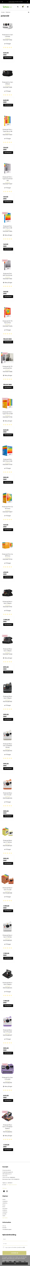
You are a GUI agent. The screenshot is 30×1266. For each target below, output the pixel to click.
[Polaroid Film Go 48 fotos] (7, 545)
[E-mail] (15, 1243)
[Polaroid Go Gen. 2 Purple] (7, 1068)
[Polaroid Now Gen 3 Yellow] (7, 831)
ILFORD (4, 1213)
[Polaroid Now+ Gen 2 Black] (7, 593)
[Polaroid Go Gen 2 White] (7, 26)
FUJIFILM (4, 1210)
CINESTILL (5, 1203)
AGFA (3, 1199)
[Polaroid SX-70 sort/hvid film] (7, 357)
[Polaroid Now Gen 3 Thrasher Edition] (7, 1116)
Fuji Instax (4, 1208)
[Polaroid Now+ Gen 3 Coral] (7, 879)
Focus (3, 1205)
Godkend (14, 1253)
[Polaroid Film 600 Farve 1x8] (7, 217)
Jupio (3, 1215)
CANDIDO (5, 1201)
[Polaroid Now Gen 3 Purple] (7, 1021)
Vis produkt (8, 57)
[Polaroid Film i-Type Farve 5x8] (7, 403)
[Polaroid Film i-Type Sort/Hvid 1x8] (7, 168)
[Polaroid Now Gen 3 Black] (7, 687)
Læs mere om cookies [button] (8, 1260)
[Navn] (15, 1239)
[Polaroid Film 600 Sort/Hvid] (7, 265)
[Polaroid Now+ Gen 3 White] (7, 926)
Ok (15, 1263)
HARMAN (4, 1212)
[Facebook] (4, 1191)
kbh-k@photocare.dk (11, 1184)
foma (3, 1206)
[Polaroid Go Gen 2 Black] (7, 73)
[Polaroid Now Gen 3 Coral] (7, 784)
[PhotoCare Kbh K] (7, 7)
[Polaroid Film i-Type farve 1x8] (7, 120)
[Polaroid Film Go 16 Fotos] (7, 498)
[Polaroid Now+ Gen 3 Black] (7, 974)
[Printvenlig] (28, 12)
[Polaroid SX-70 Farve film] (7, 312)
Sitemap (4, 1188)
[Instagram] (7, 1191)
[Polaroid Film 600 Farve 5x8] (7, 450)
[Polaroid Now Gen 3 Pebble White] (7, 735)
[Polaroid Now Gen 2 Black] (7, 640)
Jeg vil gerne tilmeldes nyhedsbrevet (15, 1247)
